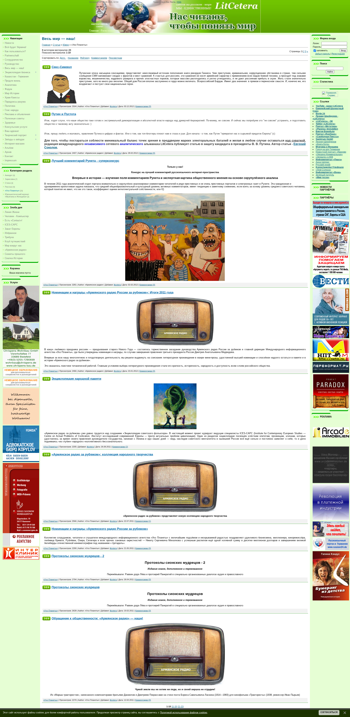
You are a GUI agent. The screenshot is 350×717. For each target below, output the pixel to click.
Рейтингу (85, 58)
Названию (73, 58)
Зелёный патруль (325, 175)
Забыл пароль (322, 54)
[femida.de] (21, 461)
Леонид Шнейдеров (326, 141)
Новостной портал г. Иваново (331, 152)
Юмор (66, 45)
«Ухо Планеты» (12, 191)
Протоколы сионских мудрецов (76, 587)
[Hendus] (331, 599)
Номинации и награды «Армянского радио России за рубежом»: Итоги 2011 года (112, 292)
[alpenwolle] (21, 424)
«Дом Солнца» (323, 170)
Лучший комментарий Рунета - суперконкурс (85, 161)
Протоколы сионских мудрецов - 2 (78, 556)
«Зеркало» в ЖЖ (324, 157)
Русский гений (323, 164)
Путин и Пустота (64, 114)
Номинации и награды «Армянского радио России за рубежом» (100, 529)
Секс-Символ (62, 67)
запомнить (322, 50)
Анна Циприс (322, 162)
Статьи (56, 45)
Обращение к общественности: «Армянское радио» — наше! (97, 618)
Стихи (8, 183)
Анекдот (8, 175)
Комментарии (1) (143, 521)
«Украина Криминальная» (329, 154)
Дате (62, 58)
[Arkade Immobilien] (331, 445)
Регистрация (338, 54)
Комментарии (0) (143, 106)
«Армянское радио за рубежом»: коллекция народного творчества (102, 454)
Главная (46, 45)
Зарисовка (10, 179)
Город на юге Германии (328, 149)
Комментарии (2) (120, 447)
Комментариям (99, 58)
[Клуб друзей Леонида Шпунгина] (331, 519)
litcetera (113, 106)
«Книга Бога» (322, 144)
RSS (179, 2)
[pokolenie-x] (331, 324)
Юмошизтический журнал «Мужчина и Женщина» (17, 195)
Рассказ (8, 187)
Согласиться (329, 712)
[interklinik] (21, 559)
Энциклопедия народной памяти (76, 378)
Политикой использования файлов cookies (183, 712)
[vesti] (331, 287)
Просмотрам (115, 58)
